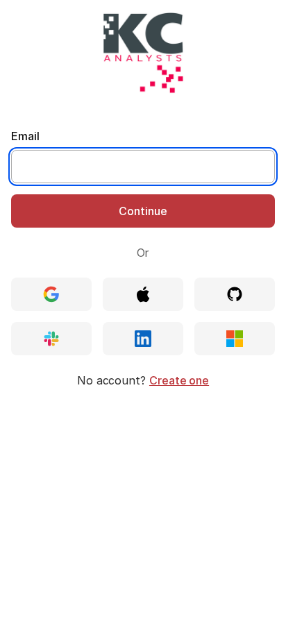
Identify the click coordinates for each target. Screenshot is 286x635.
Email (25, 136)
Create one (179, 380)
